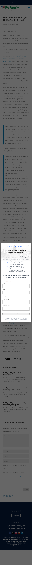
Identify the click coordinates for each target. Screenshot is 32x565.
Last (3, 289)
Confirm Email (6, 305)
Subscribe (16, 313)
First (3, 283)
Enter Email (5, 299)
